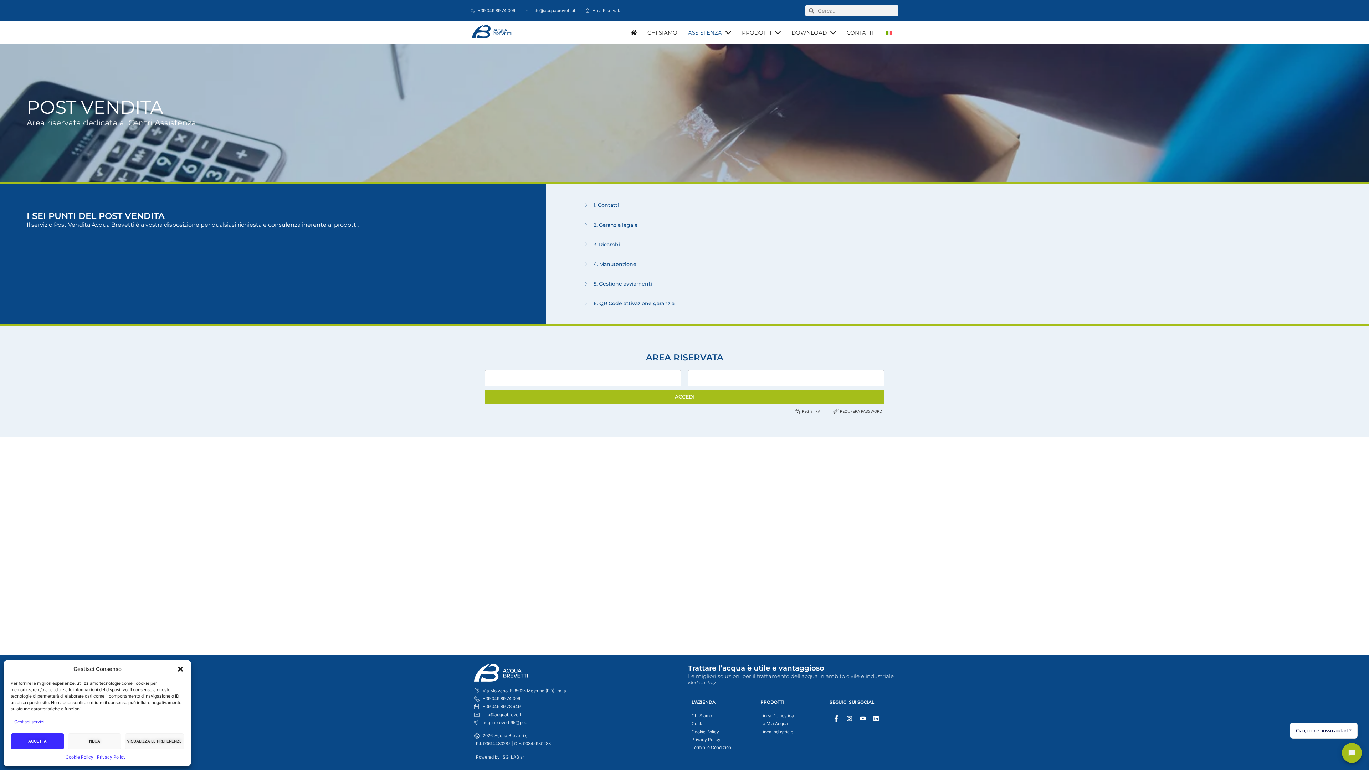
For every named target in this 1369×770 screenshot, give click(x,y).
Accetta (37, 741)
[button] (180, 669)
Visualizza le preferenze (154, 741)
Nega (94, 741)
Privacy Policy (111, 757)
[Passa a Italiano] (889, 32)
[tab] (972, 205)
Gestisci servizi (29, 721)
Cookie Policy (79, 757)
